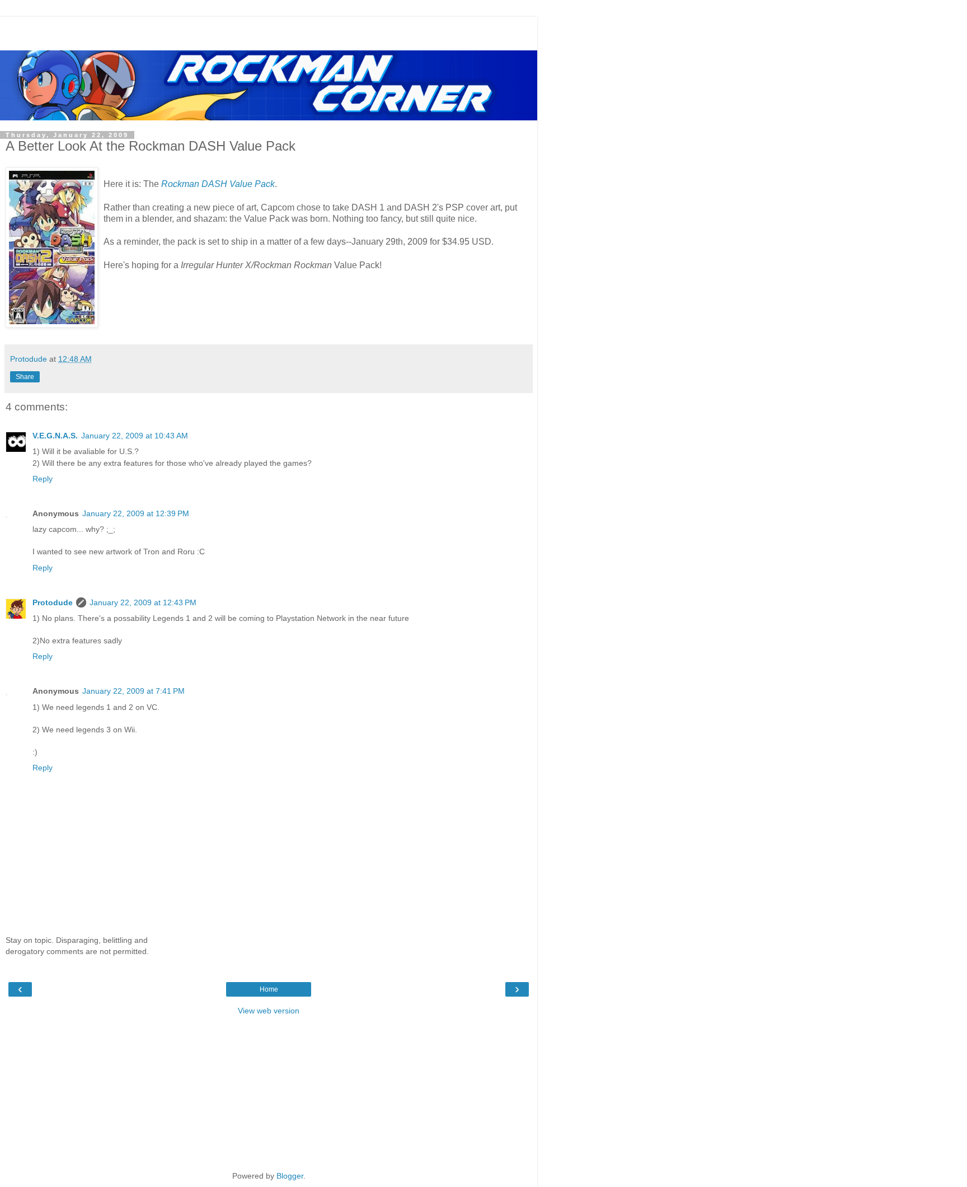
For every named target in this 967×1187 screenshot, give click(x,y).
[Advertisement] (268, 31)
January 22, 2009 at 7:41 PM (133, 690)
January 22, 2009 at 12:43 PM (143, 602)
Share (25, 377)
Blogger (289, 1175)
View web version (268, 1010)
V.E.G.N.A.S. (55, 435)
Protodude (52, 602)
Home (269, 989)
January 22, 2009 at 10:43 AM (134, 435)
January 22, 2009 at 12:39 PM (135, 513)
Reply (42, 478)
